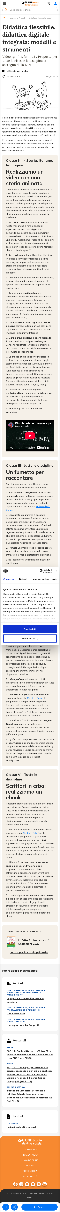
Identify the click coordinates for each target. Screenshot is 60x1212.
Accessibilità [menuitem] (30, 1176)
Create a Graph (35, 698)
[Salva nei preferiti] (5, 1207)
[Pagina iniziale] (4, 17)
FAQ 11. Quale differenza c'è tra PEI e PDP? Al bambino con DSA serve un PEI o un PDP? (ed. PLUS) (30, 1054)
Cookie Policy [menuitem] (30, 1149)
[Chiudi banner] (56, 571)
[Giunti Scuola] (30, 3)
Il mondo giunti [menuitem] (30, 1160)
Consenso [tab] (8, 579)
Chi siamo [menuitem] (30, 1165)
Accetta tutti (30, 629)
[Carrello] (49, 4)
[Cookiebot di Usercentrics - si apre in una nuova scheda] (39, 571)
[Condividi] (14, 1207)
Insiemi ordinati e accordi (21, 1126)
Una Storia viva (16, 1013)
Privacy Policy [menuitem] (30, 1155)
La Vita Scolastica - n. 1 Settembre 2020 (34, 942)
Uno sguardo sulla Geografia (23, 1025)
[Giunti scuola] (30, 1141)
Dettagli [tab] (23, 579)
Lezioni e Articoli (17, 18)
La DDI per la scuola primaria (29, 952)
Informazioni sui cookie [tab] (45, 579)
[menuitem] (15, 1184)
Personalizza (28, 638)
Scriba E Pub (30, 833)
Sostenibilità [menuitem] (30, 1171)
